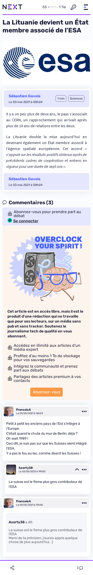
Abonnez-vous (46, 392)
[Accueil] (12, 7)
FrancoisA (23, 409)
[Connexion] (73, 7)
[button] (86, 7)
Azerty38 (26, 468)
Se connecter (25, 221)
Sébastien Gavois (24, 96)
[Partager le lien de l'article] (12, 568)
